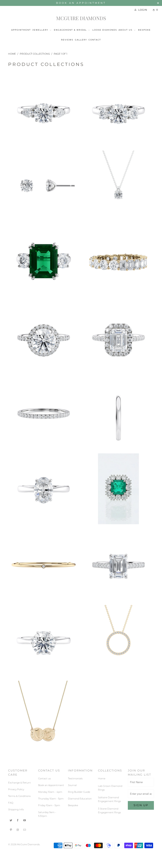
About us (125, 30)
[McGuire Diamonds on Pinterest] (11, 829)
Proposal (43, 454)
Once (118, 379)
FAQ (10, 802)
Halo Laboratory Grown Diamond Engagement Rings (118, 303)
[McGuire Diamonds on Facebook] (18, 820)
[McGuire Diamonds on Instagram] (18, 829)
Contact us (44, 778)
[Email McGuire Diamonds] (25, 829)
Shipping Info (16, 809)
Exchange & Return (19, 782)
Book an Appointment (81, 2)
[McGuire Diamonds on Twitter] (11, 820)
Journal (72, 785)
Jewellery (40, 30)
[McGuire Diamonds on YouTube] (25, 820)
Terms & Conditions (19, 796)
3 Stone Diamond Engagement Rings (43, 76)
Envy (44, 227)
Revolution (44, 530)
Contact (95, 39)
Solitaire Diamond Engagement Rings (118, 530)
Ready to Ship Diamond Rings (118, 454)
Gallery (81, 39)
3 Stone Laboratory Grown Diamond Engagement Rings (118, 76)
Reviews (67, 39)
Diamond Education (80, 798)
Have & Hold (44, 379)
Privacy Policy (16, 789)
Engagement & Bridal (70, 30)
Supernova (118, 606)
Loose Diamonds (104, 30)
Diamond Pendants (118, 151)
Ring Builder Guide (79, 791)
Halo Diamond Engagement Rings (43, 303)
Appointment (21, 30)
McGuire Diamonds (81, 18)
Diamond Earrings (43, 151)
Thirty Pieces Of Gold (43, 682)
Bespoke (144, 30)
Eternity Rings (118, 227)
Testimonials (75, 778)
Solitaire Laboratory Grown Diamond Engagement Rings (43, 606)
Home (101, 778)
